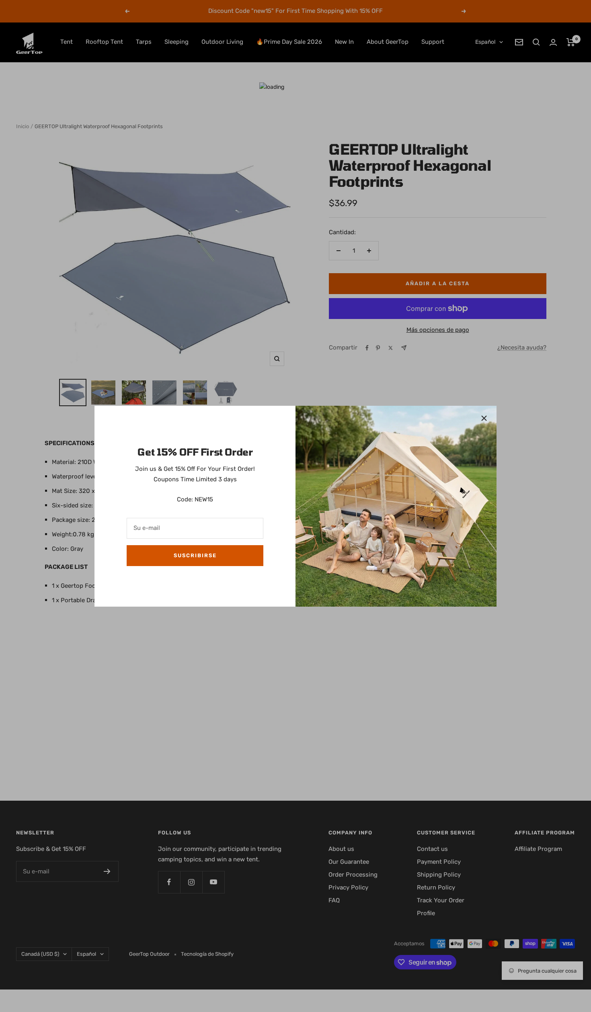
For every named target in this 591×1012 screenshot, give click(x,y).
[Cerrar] (484, 418)
